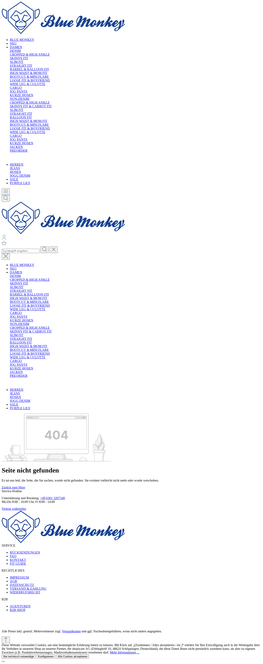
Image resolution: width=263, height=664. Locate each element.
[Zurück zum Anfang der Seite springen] (6, 639)
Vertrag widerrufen (14, 508)
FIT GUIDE (18, 563)
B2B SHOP (17, 610)
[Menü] (6, 191)
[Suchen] (6, 198)
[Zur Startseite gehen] (63, 32)
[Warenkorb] (4, 244)
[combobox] (21, 251)
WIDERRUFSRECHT (25, 592)
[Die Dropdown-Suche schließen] (54, 249)
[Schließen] (3, 661)
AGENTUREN (20, 606)
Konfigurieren (46, 656)
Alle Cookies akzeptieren (72, 656)
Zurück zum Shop (13, 487)
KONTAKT (18, 560)
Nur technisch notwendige (18, 656)
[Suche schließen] (6, 256)
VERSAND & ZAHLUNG (28, 588)
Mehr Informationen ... (124, 652)
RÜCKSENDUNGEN (25, 552)
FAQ (13, 556)
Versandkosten (71, 631)
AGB (13, 581)
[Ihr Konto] (4, 238)
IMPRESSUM (19, 577)
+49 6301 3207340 (52, 498)
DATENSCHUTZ (22, 585)
